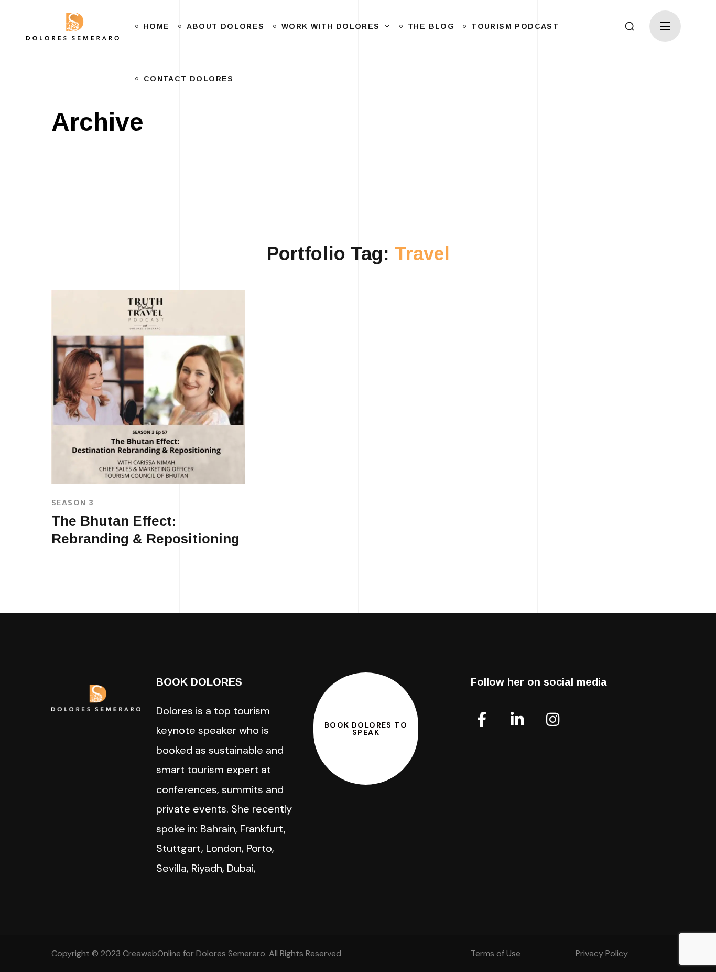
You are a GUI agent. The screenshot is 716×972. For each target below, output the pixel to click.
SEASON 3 (72, 502)
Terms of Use (495, 953)
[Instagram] (553, 719)
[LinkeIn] (517, 719)
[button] (629, 26)
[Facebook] (482, 719)
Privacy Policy (602, 953)
